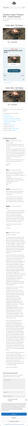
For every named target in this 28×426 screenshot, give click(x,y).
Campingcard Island (8, 116)
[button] (26, 400)
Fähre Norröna (7, 115)
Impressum (22, 424)
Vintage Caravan (15, 128)
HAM (13, 126)
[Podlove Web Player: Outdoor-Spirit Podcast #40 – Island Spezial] (14, 64)
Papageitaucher (7, 123)
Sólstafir (13, 125)
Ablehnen (14, 417)
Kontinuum (14, 130)
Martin (8, 189)
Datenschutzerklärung (15, 424)
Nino (7, 232)
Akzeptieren (14, 414)
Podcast (20, 19)
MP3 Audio (10, 82)
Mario (7, 140)
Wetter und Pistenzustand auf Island (12, 118)
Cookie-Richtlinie (7, 424)
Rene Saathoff (8, 19)
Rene (7, 170)
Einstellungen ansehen (14, 421)
